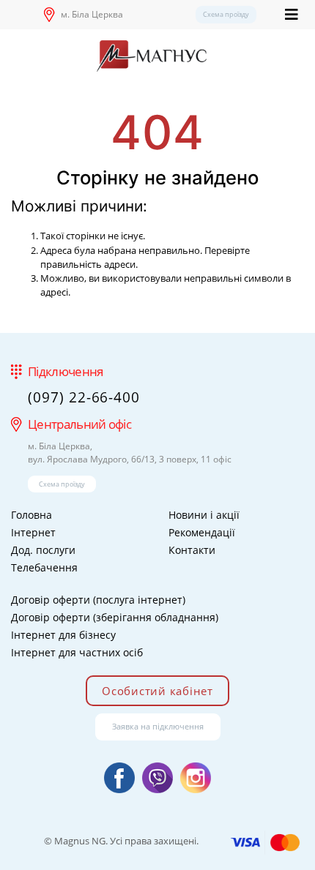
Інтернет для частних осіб (77, 652)
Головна (31, 515)
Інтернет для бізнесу (63, 635)
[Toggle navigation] (291, 15)
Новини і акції (204, 515)
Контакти (191, 550)
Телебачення (44, 567)
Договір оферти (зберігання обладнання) (114, 617)
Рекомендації (201, 532)
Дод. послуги (43, 550)
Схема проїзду (226, 14)
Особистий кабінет (157, 690)
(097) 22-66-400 (84, 397)
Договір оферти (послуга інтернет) (98, 600)
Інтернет (33, 532)
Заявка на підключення (158, 726)
